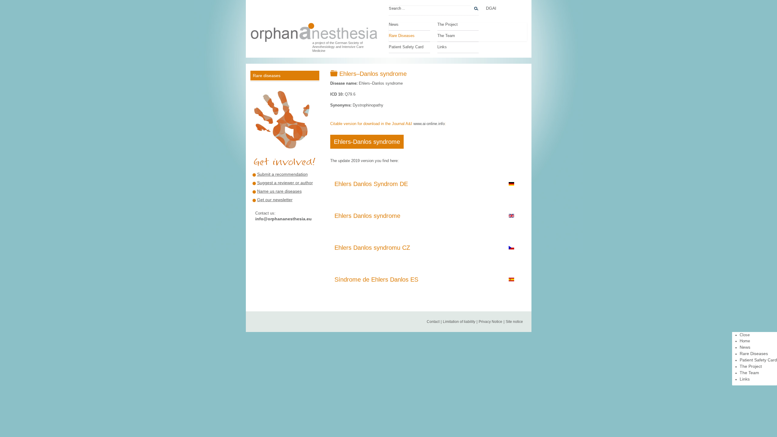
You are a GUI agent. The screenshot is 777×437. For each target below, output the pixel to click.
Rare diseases (266, 75)
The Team (446, 36)
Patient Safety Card (406, 47)
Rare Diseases (402, 36)
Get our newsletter (275, 199)
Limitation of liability (459, 322)
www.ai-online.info (429, 123)
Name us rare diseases (279, 191)
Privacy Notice (490, 322)
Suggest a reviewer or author (285, 182)
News (394, 24)
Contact (433, 322)
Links (442, 47)
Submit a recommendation (282, 174)
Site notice (514, 322)
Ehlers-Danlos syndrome (367, 141)
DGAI (491, 8)
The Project (447, 24)
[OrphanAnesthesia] (314, 30)
